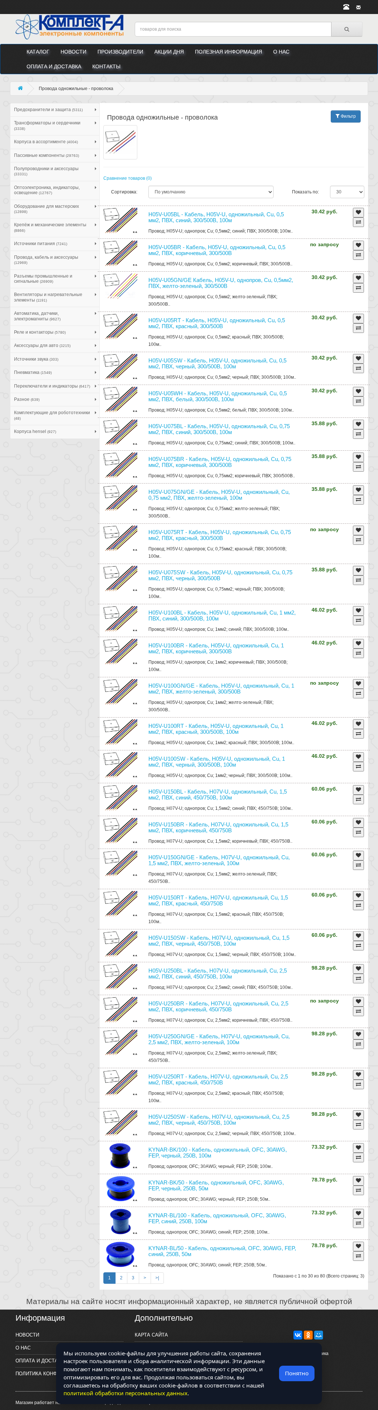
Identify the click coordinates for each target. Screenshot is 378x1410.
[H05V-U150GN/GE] (120, 864)
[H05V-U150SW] (120, 944)
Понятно (297, 1373)
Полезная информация (228, 52)
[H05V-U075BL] (120, 433)
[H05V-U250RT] (120, 1083)
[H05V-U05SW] (120, 367)
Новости (73, 52)
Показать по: (305, 192)
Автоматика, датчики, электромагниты (37, 316)
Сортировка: (124, 192)
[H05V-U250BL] (120, 977)
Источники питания (40, 243)
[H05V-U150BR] (120, 831)
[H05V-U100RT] (120, 732)
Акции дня (169, 52)
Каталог (38, 52)
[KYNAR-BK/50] (120, 1189)
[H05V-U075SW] (120, 579)
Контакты (106, 66)
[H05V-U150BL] (120, 798)
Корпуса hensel (35, 431)
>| (157, 1277)
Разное (26, 399)
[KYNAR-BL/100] (120, 1222)
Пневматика (33, 372)
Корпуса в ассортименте (46, 141)
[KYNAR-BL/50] (120, 1255)
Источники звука (36, 359)
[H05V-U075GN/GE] (120, 498)
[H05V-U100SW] (120, 765)
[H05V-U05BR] (120, 253)
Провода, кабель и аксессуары (46, 260)
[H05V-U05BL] (120, 221)
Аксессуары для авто (42, 345)
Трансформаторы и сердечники (47, 125)
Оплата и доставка (54, 66)
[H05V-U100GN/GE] (120, 692)
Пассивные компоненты (46, 155)
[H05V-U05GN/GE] (120, 286)
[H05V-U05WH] (120, 400)
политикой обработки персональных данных (125, 1393)
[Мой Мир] (318, 1335)
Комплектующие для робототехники (52, 415)
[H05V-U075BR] (120, 465)
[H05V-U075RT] (120, 538)
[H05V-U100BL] (120, 619)
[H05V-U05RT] (120, 327)
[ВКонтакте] (297, 1335)
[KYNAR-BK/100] (120, 1156)
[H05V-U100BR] (120, 652)
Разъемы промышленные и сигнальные (43, 279)
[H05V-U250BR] (120, 1010)
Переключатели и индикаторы (52, 386)
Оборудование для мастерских (46, 209)
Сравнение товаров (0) (127, 178)
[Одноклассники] (308, 1335)
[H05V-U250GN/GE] (120, 1043)
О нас (281, 52)
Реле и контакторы (40, 332)
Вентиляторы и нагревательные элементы (48, 297)
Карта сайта (151, 1335)
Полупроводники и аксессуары (46, 171)
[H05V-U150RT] (120, 904)
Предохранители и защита (48, 109)
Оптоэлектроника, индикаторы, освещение (47, 190)
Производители (120, 52)
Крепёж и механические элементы (50, 227)
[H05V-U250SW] (120, 1123)
